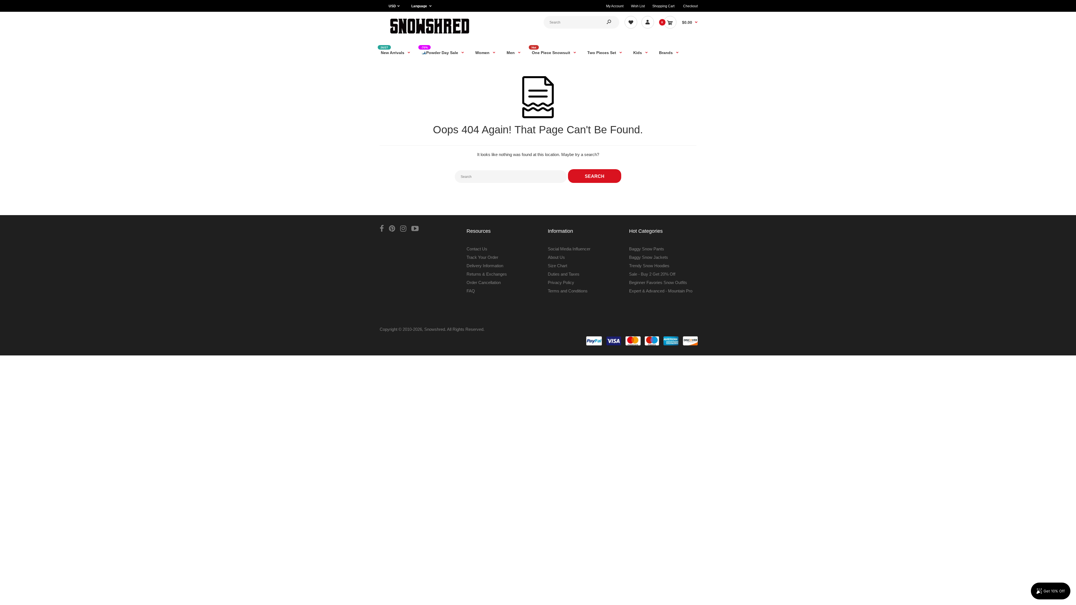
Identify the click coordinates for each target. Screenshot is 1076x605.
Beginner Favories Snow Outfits (658, 282)
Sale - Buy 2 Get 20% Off (652, 274)
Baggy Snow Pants (646, 248)
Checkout (690, 6)
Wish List (638, 6)
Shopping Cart (663, 6)
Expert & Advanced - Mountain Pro (660, 290)
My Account (614, 6)
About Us (556, 257)
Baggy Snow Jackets (648, 257)
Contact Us (477, 248)
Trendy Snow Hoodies (649, 265)
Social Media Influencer (569, 248)
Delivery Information (485, 265)
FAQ (471, 290)
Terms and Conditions (568, 290)
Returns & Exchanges (487, 274)
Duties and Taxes (563, 274)
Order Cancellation (484, 282)
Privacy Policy (561, 282)
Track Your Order (482, 257)
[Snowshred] (429, 35)
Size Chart (557, 265)
